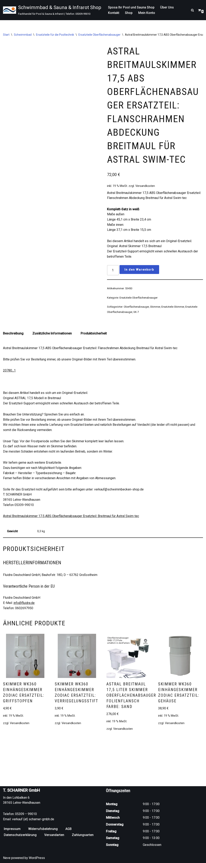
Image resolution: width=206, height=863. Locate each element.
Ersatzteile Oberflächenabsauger (99, 34)
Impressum (12, 829)
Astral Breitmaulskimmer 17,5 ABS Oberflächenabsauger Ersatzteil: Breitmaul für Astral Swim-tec (71, 516)
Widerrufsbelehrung (43, 829)
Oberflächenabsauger (136, 306)
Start (6, 34)
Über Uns (167, 7)
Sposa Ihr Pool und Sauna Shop (131, 7)
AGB (68, 829)
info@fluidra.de (24, 603)
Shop (129, 13)
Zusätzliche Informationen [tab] (52, 333)
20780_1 (9, 370)
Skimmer (155, 306)
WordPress (37, 858)
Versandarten (54, 835)
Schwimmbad (23, 34)
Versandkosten (145, 186)
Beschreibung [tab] (13, 333)
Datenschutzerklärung (20, 835)
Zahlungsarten (83, 835)
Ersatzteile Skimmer (172, 306)
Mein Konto (146, 13)
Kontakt (113, 13)
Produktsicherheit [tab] (94, 333)
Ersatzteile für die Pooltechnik (55, 34)
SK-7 (136, 311)
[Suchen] (192, 10)
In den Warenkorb (139, 269)
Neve (6, 858)
